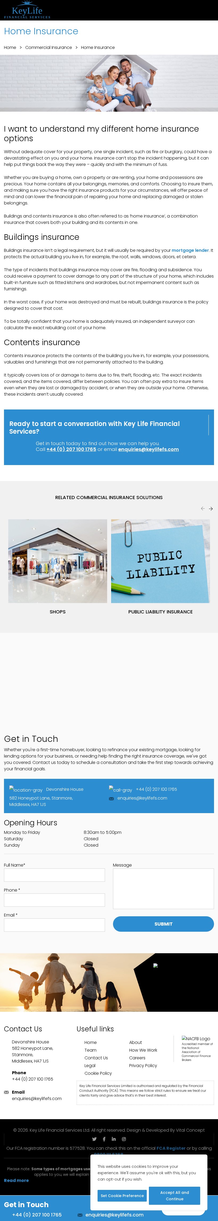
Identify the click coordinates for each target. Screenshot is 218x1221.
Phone (12, 890)
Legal (90, 1066)
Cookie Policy (98, 1073)
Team (91, 1050)
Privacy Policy (143, 1066)
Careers (137, 1058)
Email (11, 915)
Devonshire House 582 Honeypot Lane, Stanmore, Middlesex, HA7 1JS (46, 797)
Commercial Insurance (48, 47)
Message (122, 865)
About (135, 1042)
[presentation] (202, 508)
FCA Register (171, 1148)
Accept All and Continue (174, 1196)
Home (10, 47)
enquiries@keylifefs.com (148, 449)
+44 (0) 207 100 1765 (71, 449)
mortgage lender (190, 250)
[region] (148, 1182)
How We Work (143, 1050)
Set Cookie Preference (122, 1195)
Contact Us (96, 1058)
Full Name (15, 865)
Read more (16, 1180)
